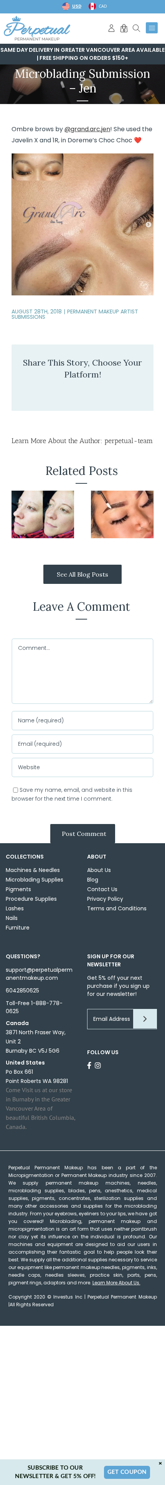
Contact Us (102, 889)
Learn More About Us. (116, 1282)
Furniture (18, 927)
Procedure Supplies (31, 899)
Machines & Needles (33, 870)
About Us (99, 870)
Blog (92, 879)
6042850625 (22, 990)
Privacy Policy (105, 899)
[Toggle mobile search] (136, 28)
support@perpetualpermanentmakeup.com (39, 974)
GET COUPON (127, 1472)
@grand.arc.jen (87, 129)
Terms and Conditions (117, 908)
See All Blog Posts (82, 574)
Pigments (18, 889)
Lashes (15, 908)
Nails (12, 918)
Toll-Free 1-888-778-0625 (34, 1007)
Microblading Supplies (34, 879)
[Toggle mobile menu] (152, 28)
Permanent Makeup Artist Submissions (75, 314)
